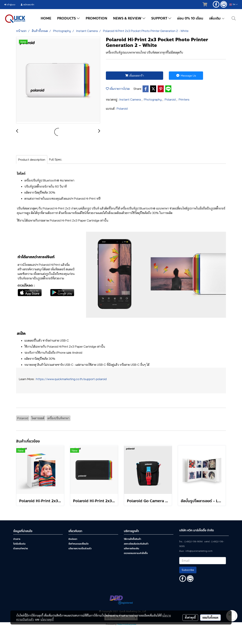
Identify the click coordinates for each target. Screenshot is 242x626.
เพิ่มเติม (215, 18)
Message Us (188, 75)
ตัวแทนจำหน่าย (20, 548)
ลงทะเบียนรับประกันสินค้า (136, 543)
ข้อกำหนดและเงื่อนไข (78, 543)
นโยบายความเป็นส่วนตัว (80, 548)
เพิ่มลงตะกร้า (136, 75)
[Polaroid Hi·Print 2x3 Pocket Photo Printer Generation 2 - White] (58, 80)
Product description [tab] (31, 159)
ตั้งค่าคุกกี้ (190, 617)
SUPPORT (159, 18)
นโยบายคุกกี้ (47, 619)
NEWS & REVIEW (127, 18)
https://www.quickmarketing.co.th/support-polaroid (71, 379)
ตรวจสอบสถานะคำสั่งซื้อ (136, 553)
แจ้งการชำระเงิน (131, 548)
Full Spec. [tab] (55, 159)
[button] (234, 18)
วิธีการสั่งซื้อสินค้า (132, 539)
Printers (184, 99)
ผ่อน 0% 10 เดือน (190, 18)
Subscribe (188, 570)
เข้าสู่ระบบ (10, 4)
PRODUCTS (67, 18)
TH (234, 4)
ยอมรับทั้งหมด (210, 617)
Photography (153, 99)
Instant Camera (130, 99)
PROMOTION (96, 18)
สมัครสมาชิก (28, 4)
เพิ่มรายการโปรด (119, 89)
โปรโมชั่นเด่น (19, 543)
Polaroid (170, 99)
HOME (46, 18)
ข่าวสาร (16, 539)
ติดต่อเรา (72, 539)
